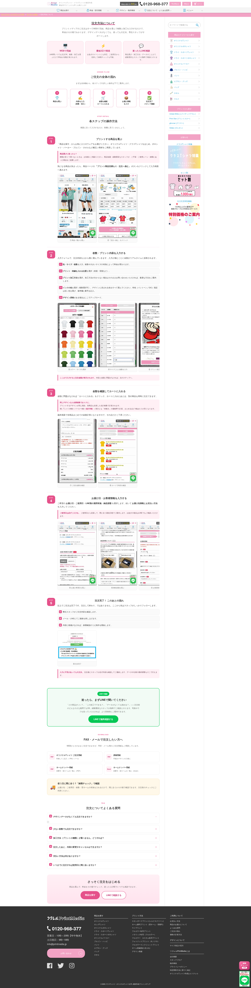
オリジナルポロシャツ (182, 46)
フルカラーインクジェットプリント (145, 944)
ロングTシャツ (99, 924)
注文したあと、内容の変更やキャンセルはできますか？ (77, 847)
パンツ (176, 75)
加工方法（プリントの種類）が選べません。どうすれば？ (78, 838)
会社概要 (173, 956)
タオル (176, 93)
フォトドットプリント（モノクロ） (145, 941)
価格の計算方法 (176, 934)
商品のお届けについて (178, 924)
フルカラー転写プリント (141, 931)
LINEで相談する (113, 895)
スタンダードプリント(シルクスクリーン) (148, 921)
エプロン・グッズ (181, 81)
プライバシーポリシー (178, 966)
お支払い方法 (175, 921)
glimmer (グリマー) (176, 123)
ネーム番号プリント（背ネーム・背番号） (148, 924)
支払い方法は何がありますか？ (67, 856)
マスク (176, 99)
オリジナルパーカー (181, 63)
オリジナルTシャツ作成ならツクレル (184, 973)
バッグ (176, 87)
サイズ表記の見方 (177, 945)
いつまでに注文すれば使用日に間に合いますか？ (74, 865)
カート (199, 4)
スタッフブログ (176, 960)
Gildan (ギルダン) (176, 128)
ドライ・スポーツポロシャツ (185, 58)
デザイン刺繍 (137, 951)
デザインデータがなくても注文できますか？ (72, 816)
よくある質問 (175, 928)
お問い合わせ (66, 953)
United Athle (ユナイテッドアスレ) (182, 114)
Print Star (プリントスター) (179, 118)
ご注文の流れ (175, 931)
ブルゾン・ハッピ (181, 69)
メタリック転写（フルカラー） (144, 934)
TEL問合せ (175, 4)
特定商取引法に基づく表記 (180, 970)
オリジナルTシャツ (181, 40)
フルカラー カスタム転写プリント (145, 938)
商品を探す (64, 10)
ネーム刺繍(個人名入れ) (141, 948)
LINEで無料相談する (103, 719)
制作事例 (173, 963)
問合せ (186, 4)
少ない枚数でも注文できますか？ (68, 829)
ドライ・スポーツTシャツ (184, 52)
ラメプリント (137, 928)
